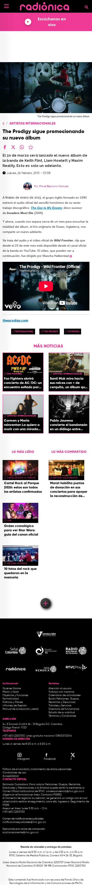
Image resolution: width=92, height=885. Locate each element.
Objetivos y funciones (15, 695)
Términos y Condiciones (62, 716)
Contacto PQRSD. (51, 795)
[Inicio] (44, 5)
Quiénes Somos (12, 688)
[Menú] (6, 6)
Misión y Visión (11, 692)
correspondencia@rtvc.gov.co (64, 791)
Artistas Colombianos (65, 478)
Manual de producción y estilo (21, 709)
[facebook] (5, 147)
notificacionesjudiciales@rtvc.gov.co (24, 822)
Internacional (24, 331)
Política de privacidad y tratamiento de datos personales (37, 769)
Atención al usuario (60, 688)
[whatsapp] (22, 147)
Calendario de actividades (65, 695)
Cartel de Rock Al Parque (21, 478)
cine (9, 521)
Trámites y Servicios (60, 705)
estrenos (74, 331)
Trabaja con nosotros (61, 692)
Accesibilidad (11, 776)
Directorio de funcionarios (64, 709)
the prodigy (51, 331)
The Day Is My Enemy (46, 208)
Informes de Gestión (15, 705)
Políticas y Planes (13, 702)
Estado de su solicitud (62, 712)
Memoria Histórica (17, 563)
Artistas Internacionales (32, 123)
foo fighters (14, 374)
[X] (13, 147)
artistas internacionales (67, 374)
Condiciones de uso (14, 772)
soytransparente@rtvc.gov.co (20, 832)
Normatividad (11, 699)
